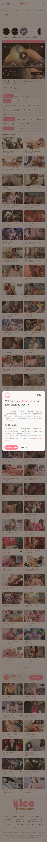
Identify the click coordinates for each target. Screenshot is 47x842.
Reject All (24, 447)
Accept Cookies (11, 447)
